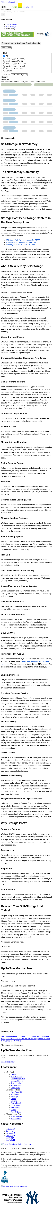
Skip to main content (9, 2)
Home (13, 1074)
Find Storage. (6, 9)
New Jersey (15, 1107)
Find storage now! (8, 1062)
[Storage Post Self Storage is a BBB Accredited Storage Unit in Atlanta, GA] (4, 1176)
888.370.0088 (28, 7)
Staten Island (16, 1103)
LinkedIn (9, 1136)
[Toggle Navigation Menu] (3, 7)
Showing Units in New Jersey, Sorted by (21, 43)
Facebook (10, 1133)
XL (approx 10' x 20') (14, 68)
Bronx (13, 1099)
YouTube (9, 1140)
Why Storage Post (18, 1079)
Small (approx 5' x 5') (14, 61)
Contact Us (15, 1088)
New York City (17, 1092)
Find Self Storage (17, 1076)
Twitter (8, 1131)
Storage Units (11, 24)
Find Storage (11, 26)
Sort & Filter (6, 48)
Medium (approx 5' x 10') (16, 63)
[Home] (14, 7)
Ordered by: (5, 74)
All (7, 56)
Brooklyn (14, 1096)
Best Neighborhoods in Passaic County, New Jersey (21, 1036)
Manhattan (15, 1094)
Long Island (15, 1105)
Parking (9, 71)
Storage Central (17, 1081)
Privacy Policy (16, 1116)
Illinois (13, 1110)
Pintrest (9, 1138)
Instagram (10, 1129)
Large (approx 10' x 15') (15, 66)
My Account (16, 1085)
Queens (14, 1101)
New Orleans (16, 1112)
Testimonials (16, 1083)
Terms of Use (16, 1118)
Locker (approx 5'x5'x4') (15, 58)
